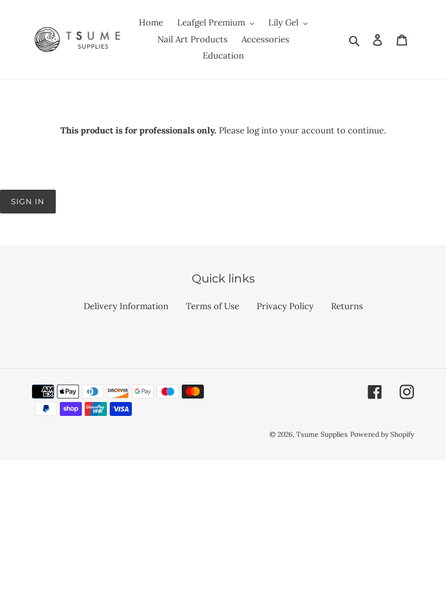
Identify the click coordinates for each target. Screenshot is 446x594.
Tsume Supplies (322, 434)
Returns (347, 306)
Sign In (28, 201)
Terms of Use (212, 306)
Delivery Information (126, 306)
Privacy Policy (285, 306)
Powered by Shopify (382, 434)
